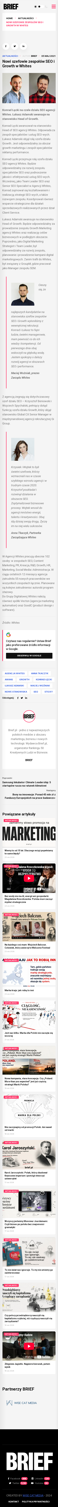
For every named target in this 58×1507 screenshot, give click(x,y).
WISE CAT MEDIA (33, 1495)
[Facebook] (17, 698)
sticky (49, 691)
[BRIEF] (29, 716)
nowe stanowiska (16, 691)
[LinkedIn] (26, 698)
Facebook (18, 1478)
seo (36, 691)
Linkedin (42, 1478)
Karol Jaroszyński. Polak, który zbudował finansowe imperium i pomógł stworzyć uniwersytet (26, 1175)
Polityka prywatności (36, 1501)
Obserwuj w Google (29, 655)
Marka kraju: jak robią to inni (19, 990)
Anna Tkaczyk (39, 673)
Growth (24, 679)
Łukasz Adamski (14, 685)
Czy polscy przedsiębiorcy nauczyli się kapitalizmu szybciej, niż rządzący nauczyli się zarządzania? (28, 1318)
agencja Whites (15, 673)
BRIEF (34, 56)
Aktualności (26, 18)
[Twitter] (22, 698)
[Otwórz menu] (54, 6)
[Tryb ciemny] (46, 6)
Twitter (19, 1483)
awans (9, 679)
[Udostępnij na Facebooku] (5, 46)
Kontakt (14, 1501)
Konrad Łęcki (44, 679)
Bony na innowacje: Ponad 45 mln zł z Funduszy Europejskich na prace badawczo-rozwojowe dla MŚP (30, 796)
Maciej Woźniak (40, 685)
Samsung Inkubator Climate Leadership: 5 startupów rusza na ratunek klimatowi (26, 784)
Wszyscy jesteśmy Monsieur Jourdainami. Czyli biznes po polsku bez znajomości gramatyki (26, 1224)
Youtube (41, 1483)
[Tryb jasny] (35, 6)
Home (9, 18)
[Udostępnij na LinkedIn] (23, 46)
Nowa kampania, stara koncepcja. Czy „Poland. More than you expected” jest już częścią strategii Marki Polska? (29, 1081)
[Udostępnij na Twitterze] (14, 46)
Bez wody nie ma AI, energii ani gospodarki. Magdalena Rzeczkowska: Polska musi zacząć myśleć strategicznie (29, 899)
